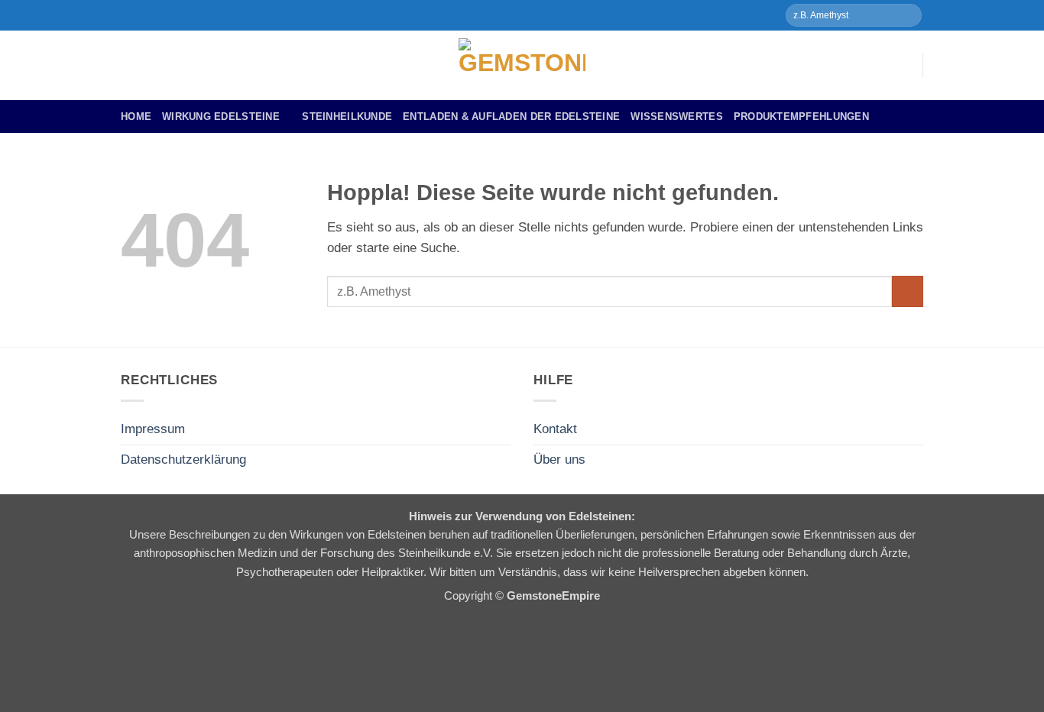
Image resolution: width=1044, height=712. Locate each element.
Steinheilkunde (347, 116)
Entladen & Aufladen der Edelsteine (511, 116)
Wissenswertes (677, 116)
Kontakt (555, 429)
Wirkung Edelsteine (221, 116)
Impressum (153, 429)
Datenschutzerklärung (183, 459)
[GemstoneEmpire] (522, 65)
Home (136, 116)
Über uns (559, 459)
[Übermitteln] (908, 15)
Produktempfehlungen (801, 116)
